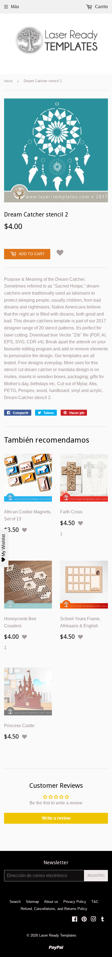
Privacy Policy (74, 902)
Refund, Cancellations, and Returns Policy (54, 909)
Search (15, 902)
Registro (96, 876)
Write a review (56, 818)
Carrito (101, 6)
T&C (94, 902)
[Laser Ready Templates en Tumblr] (102, 919)
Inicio (8, 81)
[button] (60, 252)
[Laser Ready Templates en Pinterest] (84, 919)
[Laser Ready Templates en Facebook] (74, 919)
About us (51, 902)
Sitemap (32, 902)
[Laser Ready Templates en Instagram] (93, 919)
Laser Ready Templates (57, 935)
